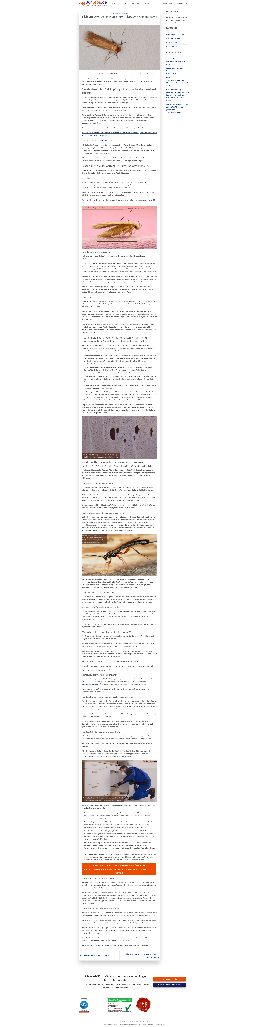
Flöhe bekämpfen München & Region (95, 956)
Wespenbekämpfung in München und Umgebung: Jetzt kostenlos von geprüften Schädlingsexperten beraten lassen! (177, 95)
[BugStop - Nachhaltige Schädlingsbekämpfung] (93, 3)
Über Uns (131, 3)
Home (112, 3)
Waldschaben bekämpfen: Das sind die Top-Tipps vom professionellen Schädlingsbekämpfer (177, 108)
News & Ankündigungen (175, 34)
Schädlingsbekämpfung (119, 13)
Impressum (122, 1021)
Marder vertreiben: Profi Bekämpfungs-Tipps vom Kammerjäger (175, 70)
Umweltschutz (171, 42)
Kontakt (146, 3)
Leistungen (121, 3)
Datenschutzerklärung (136, 1021)
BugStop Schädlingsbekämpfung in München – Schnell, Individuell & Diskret (177, 81)
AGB (148, 1021)
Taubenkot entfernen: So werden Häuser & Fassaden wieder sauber (176, 61)
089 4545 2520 (106, 140)
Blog (139, 3)
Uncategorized (171, 46)
